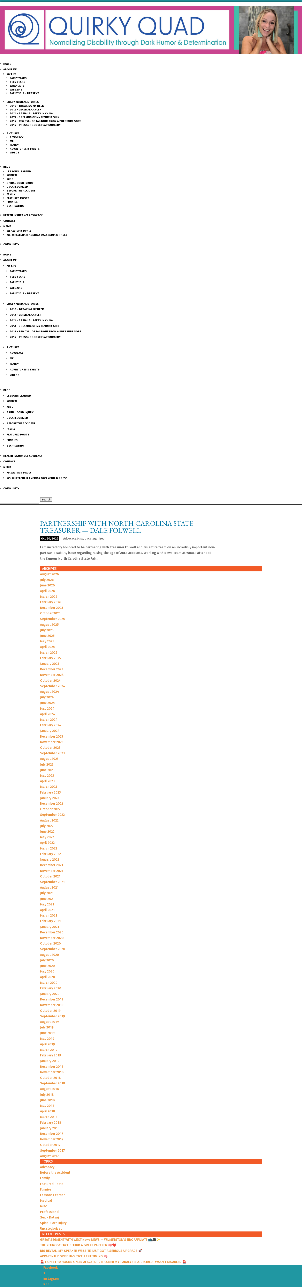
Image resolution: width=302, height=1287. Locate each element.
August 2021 (49, 887)
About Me (10, 69)
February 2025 (50, 658)
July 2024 (47, 697)
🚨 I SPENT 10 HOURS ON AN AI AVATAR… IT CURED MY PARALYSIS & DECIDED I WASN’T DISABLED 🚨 (113, 1262)
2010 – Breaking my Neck (27, 105)
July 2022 (46, 826)
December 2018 (51, 1067)
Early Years (18, 78)
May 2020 (47, 971)
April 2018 (47, 1111)
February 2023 (50, 792)
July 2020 (47, 960)
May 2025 (47, 641)
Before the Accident (21, 190)
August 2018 (49, 1089)
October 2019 (50, 1011)
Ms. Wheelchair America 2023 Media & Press (37, 234)
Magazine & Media (19, 231)
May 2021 (47, 904)
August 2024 (49, 692)
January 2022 (49, 859)
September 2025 (52, 619)
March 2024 (49, 720)
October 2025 (50, 613)
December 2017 (51, 1134)
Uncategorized (17, 186)
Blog (6, 166)
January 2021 (49, 927)
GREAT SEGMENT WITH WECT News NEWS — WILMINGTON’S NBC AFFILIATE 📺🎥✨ (100, 1240)
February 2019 (50, 1055)
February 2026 (50, 602)
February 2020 (50, 988)
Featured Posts (18, 198)
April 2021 (47, 910)
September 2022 (52, 815)
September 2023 (52, 753)
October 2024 (50, 680)
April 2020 (47, 977)
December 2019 (51, 999)
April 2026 (47, 591)
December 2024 (51, 669)
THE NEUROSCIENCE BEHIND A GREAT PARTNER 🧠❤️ (78, 1245)
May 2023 (47, 776)
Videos (14, 152)
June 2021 (47, 899)
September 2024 (52, 686)
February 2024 (50, 725)
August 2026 (49, 574)
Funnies (12, 201)
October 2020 (50, 943)
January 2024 (50, 731)
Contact (9, 220)
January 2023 (49, 798)
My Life (11, 74)
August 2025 (49, 625)
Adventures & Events (25, 148)
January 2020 (50, 994)
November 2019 (51, 1005)
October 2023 (50, 748)
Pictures (13, 133)
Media (7, 226)
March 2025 (48, 653)
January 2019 (49, 1061)
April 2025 (47, 647)
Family (14, 144)
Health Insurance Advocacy (23, 215)
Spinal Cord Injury (20, 183)
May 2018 (47, 1106)
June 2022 (47, 831)
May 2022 (47, 837)
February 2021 (50, 921)
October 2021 (50, 876)
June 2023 (47, 770)
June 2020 (47, 966)
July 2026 (47, 580)
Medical (12, 175)
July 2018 (47, 1095)
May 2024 (47, 708)
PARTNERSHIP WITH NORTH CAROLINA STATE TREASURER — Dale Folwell (117, 527)
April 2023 (47, 781)
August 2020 (49, 955)
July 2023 (46, 764)
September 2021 (52, 882)
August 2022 (49, 820)
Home (7, 63)
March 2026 (49, 597)
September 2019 (52, 1016)
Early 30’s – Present (24, 93)
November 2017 (51, 1139)
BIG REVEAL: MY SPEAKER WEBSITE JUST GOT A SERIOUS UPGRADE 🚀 (91, 1251)
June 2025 (47, 636)
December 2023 (51, 736)
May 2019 (47, 1039)
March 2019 (48, 1050)
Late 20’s (16, 89)
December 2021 (51, 865)
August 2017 (49, 1156)
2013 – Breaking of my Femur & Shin (34, 117)
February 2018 (50, 1123)
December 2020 (51, 932)
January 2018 (50, 1128)
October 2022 (50, 809)
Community (11, 244)
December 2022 (51, 803)
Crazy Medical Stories (23, 101)
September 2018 (52, 1083)
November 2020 (52, 938)
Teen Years (17, 82)
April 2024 (47, 714)
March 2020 (49, 983)
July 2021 (46, 893)
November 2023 (51, 742)
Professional (49, 1212)
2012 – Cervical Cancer (25, 109)
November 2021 (51, 871)
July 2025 (47, 630)
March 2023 (48, 787)
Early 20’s (17, 85)
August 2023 (49, 759)
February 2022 (50, 854)
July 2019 (47, 1027)
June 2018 (47, 1100)
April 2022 (47, 843)
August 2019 (49, 1022)
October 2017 (50, 1145)
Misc (10, 179)
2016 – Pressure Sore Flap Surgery (35, 124)
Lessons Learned (19, 171)
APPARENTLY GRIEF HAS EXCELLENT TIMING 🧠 (74, 1256)
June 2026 (47, 585)
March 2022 (48, 848)
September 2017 (52, 1150)
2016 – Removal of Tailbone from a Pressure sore (45, 121)
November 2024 (52, 675)
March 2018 (49, 1117)
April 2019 (47, 1044)
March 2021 (48, 915)
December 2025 (51, 608)
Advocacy (16, 137)
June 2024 (47, 703)
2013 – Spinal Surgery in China (31, 113)
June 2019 (47, 1033)
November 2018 (52, 1072)
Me (12, 141)
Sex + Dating (15, 205)
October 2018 (50, 1078)
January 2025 (49, 664)
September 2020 (52, 949)
